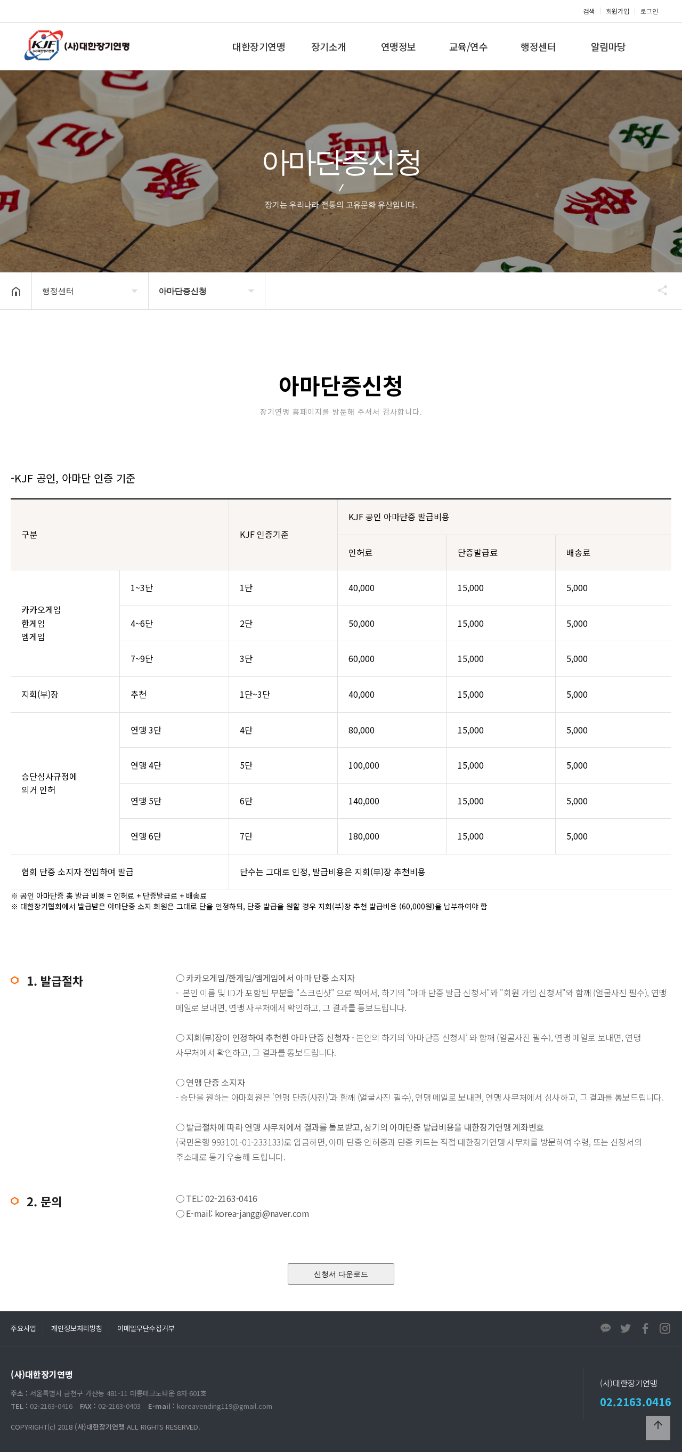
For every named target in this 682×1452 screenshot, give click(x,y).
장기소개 (328, 46)
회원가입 (617, 10)
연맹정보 (398, 46)
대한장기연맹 (258, 46)
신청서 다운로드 (341, 1274)
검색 (589, 10)
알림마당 (608, 46)
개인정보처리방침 (76, 1328)
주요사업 (23, 1328)
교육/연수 (468, 46)
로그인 (649, 10)
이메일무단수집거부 (146, 1328)
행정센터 (538, 46)
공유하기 (657, 290)
